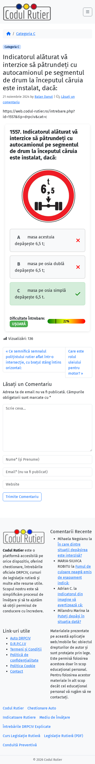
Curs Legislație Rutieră (21, 736)
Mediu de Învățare (54, 717)
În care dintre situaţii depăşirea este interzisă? (73, 550)
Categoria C (25, 34)
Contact (16, 671)
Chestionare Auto (41, 708)
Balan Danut (44, 97)
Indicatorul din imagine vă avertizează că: (70, 599)
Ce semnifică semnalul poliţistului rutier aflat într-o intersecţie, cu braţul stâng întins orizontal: (33, 359)
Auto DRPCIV (20, 638)
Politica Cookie (22, 666)
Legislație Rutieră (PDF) (63, 736)
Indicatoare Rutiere (19, 717)
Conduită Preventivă (20, 745)
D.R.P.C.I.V (18, 644)
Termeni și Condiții (26, 649)
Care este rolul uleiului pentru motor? (76, 362)
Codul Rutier (13, 708)
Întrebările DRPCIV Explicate (27, 726)
